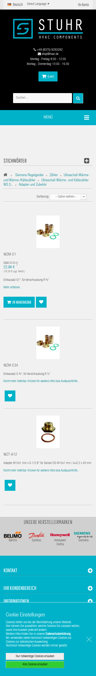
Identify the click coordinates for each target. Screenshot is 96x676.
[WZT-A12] (48, 432)
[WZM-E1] (48, 232)
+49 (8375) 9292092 (49, 50)
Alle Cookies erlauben (35, 664)
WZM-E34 (10, 366)
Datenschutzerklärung (58, 634)
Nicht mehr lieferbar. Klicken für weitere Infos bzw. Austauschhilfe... (41, 381)
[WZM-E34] (48, 342)
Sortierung (42, 196)
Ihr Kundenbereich (19, 588)
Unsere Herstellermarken (48, 522)
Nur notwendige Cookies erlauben (35, 656)
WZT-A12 (10, 455)
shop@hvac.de (49, 54)
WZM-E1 (9, 255)
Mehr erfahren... (12, 287)
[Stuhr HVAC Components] (48, 29)
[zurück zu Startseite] (6, 175)
